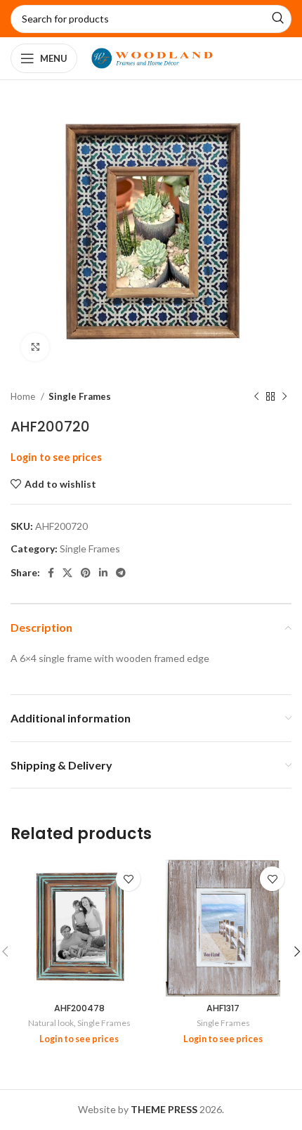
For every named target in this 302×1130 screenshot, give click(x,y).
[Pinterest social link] (86, 573)
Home (24, 396)
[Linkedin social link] (103, 573)
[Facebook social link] (51, 573)
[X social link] (67, 573)
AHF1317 (222, 1008)
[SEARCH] (277, 19)
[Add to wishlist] (128, 878)
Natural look (51, 1023)
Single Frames (79, 396)
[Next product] (284, 397)
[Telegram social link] (121, 573)
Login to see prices (56, 457)
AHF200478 (79, 1008)
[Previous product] (256, 397)
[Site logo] (152, 57)
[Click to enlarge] (35, 347)
